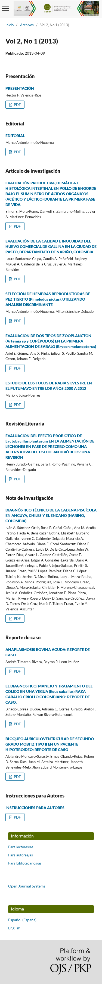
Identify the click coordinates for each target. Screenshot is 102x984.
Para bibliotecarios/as (25, 863)
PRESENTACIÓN (19, 88)
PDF (17, 104)
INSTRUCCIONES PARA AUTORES (34, 807)
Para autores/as (20, 855)
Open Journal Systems (26, 886)
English (14, 928)
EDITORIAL (15, 135)
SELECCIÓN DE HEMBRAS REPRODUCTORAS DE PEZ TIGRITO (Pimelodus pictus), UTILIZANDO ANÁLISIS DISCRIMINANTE (47, 299)
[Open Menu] (5, 8)
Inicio (9, 25)
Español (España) (22, 919)
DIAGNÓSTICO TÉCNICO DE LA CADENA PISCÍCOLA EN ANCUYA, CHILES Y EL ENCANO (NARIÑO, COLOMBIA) (51, 515)
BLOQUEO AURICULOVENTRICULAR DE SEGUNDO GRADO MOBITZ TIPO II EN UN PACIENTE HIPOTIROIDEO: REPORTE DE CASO (49, 744)
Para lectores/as (20, 847)
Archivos (27, 25)
